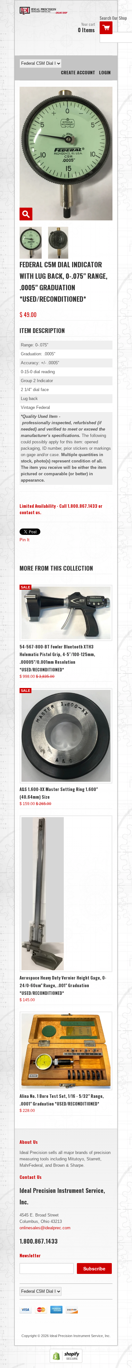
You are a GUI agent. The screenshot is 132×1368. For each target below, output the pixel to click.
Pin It (24, 539)
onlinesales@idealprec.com (45, 1227)
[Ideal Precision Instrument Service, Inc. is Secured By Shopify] (66, 1361)
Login (105, 72)
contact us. (30, 512)
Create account (78, 72)
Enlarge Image (26, 214)
